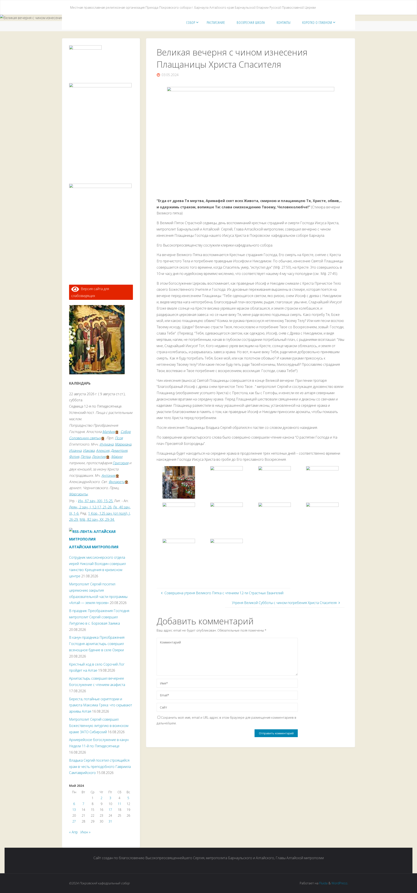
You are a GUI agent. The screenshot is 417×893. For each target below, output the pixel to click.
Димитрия (119, 450)
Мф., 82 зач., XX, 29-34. (97, 519)
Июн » (85, 832)
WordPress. (339, 883)
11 (119, 804)
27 (74, 821)
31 (110, 821)
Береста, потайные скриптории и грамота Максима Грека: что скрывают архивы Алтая (100, 705)
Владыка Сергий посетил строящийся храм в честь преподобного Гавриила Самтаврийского (100, 766)
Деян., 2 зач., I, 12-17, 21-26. (90, 507)
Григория (120, 462)
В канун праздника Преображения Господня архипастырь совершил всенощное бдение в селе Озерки (96, 643)
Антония (108, 475)
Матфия (108, 431)
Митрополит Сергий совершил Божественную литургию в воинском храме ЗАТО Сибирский (98, 725)
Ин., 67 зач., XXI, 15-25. (95, 500)
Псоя (119, 438)
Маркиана (123, 444)
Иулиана (106, 444)
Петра (85, 456)
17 (110, 810)
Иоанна (75, 450)
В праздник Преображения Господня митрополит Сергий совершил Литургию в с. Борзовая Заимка (99, 617)
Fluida (323, 883)
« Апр (73, 832)
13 (74, 810)
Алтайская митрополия (93, 547)
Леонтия (99, 456)
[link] (342, 22)
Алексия (102, 450)
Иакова (88, 450)
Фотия (74, 456)
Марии (116, 456)
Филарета (116, 481)
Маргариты (78, 494)
